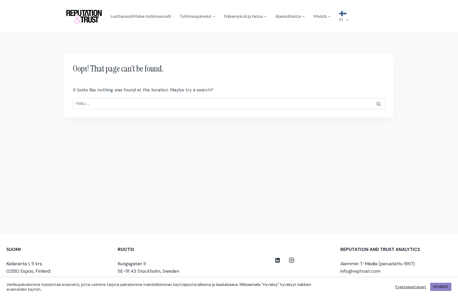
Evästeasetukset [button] (410, 287)
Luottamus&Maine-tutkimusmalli (141, 16)
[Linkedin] (277, 260)
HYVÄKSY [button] (440, 287)
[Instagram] (291, 260)
